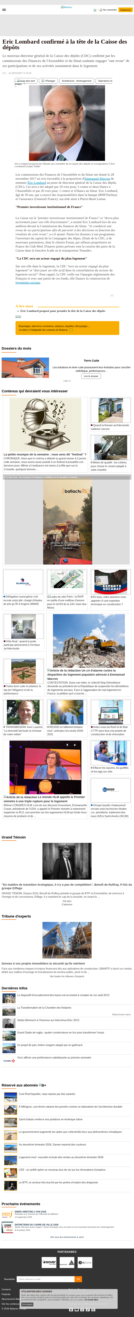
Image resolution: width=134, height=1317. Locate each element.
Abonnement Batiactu (13, 1299)
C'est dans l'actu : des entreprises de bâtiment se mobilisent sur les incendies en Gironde (40, 477)
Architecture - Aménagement (77, 81)
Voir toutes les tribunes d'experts (67, 976)
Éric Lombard (36, 182)
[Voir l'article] (128, 477)
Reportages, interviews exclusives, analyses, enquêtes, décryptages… (54, 328)
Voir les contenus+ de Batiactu (17, 1304)
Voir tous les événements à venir (67, 1237)
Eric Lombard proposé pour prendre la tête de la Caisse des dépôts (62, 311)
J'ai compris (27, 1304)
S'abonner (125, 10)
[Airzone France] (85, 1262)
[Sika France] (67, 1262)
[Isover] (49, 1262)
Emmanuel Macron (97, 178)
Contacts (6, 1289)
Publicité (6, 1294)
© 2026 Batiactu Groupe (14, 1308)
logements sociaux (28, 282)
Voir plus (67, 901)
